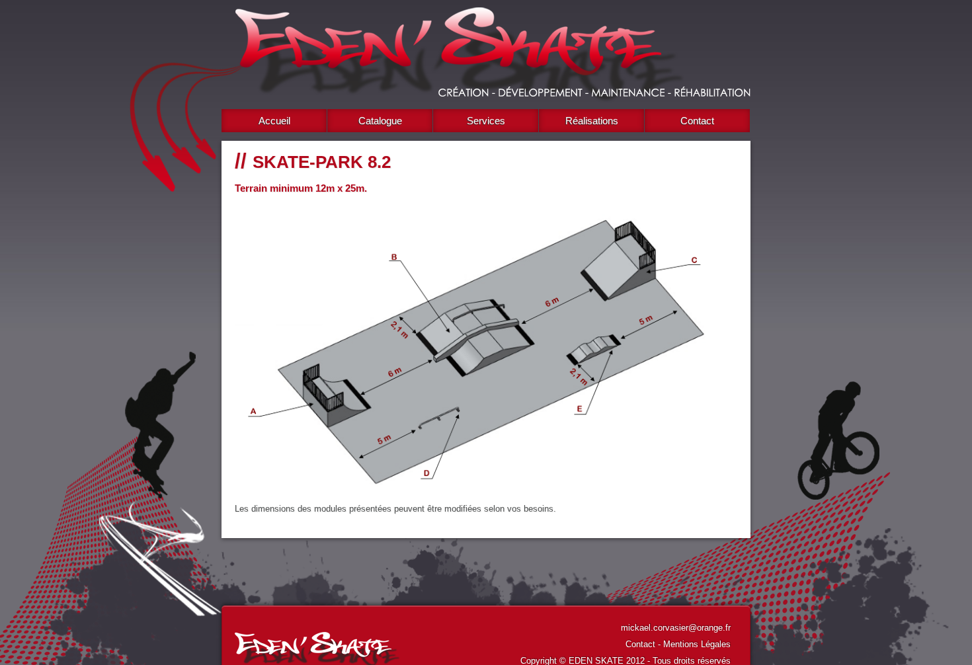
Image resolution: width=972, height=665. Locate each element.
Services (486, 120)
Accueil (274, 120)
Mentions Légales (697, 644)
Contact (697, 120)
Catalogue (380, 120)
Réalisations (591, 120)
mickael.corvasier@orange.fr (676, 628)
